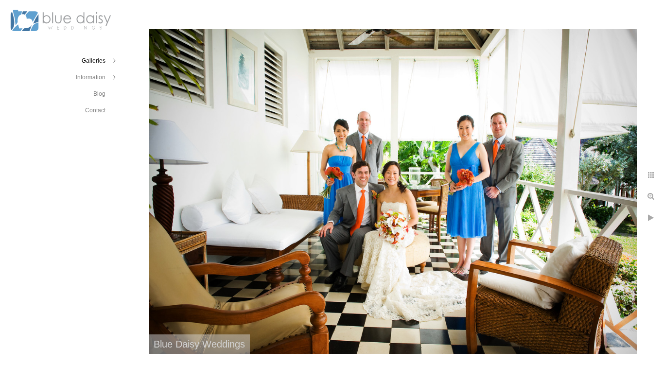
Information (90, 77)
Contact (95, 110)
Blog (99, 93)
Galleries (93, 60)
